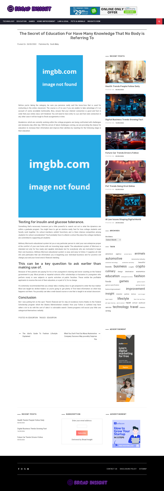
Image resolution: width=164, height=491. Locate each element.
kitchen (133, 294)
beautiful (141, 262)
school (134, 303)
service (108, 307)
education (51, 318)
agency (118, 254)
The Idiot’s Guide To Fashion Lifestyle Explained (40, 334)
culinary (110, 271)
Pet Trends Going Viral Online (120, 186)
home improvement (112, 289)
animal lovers (128, 254)
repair (128, 303)
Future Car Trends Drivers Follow (122, 153)
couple (131, 267)
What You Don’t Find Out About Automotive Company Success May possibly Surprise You (80, 336)
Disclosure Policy (128, 469)
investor (119, 294)
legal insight (108, 299)
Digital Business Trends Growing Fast (124, 119)
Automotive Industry (138, 259)
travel (134, 307)
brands (108, 267)
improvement (135, 289)
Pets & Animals (78, 21)
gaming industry (140, 285)
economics (140, 271)
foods (108, 281)
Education (22, 21)
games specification (112, 285)
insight (109, 293)
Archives (109, 237)
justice (126, 294)
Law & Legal (63, 21)
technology (121, 307)
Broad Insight (87, 440)
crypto (140, 266)
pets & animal (121, 303)
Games (32, 21)
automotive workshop (128, 262)
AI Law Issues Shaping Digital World (123, 219)
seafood (142, 303)
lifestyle (123, 298)
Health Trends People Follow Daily (122, 86)
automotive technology (111, 262)
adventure (109, 254)
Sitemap (143, 469)
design (120, 271)
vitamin (142, 307)
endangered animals (127, 276)
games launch (141, 282)
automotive (113, 258)
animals (140, 253)
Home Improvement (46, 21)
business (120, 266)
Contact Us (112, 469)
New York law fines (139, 299)
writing (108, 311)
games (124, 281)
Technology (8, 21)
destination (129, 271)
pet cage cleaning (110, 303)
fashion (139, 276)
